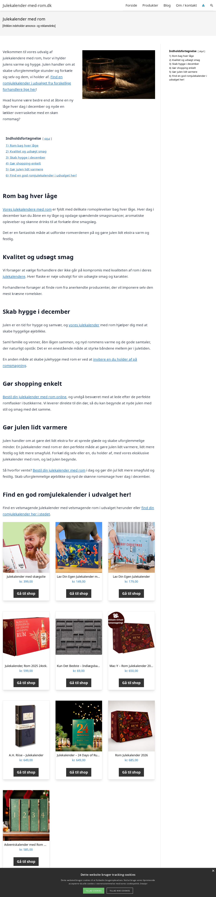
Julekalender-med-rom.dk (27, 5)
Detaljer (143, 883)
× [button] (213, 871)
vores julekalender (84, 325)
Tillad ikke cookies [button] (120, 890)
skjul (47, 139)
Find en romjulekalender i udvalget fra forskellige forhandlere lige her (37, 83)
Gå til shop (26, 593)
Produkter (150, 5)
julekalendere (14, 276)
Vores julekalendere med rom (27, 209)
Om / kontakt (186, 5)
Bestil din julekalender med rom (59, 470)
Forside (131, 5)
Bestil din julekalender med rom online (34, 396)
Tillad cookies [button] (93, 890)
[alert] (108, 882)
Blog (167, 5)
